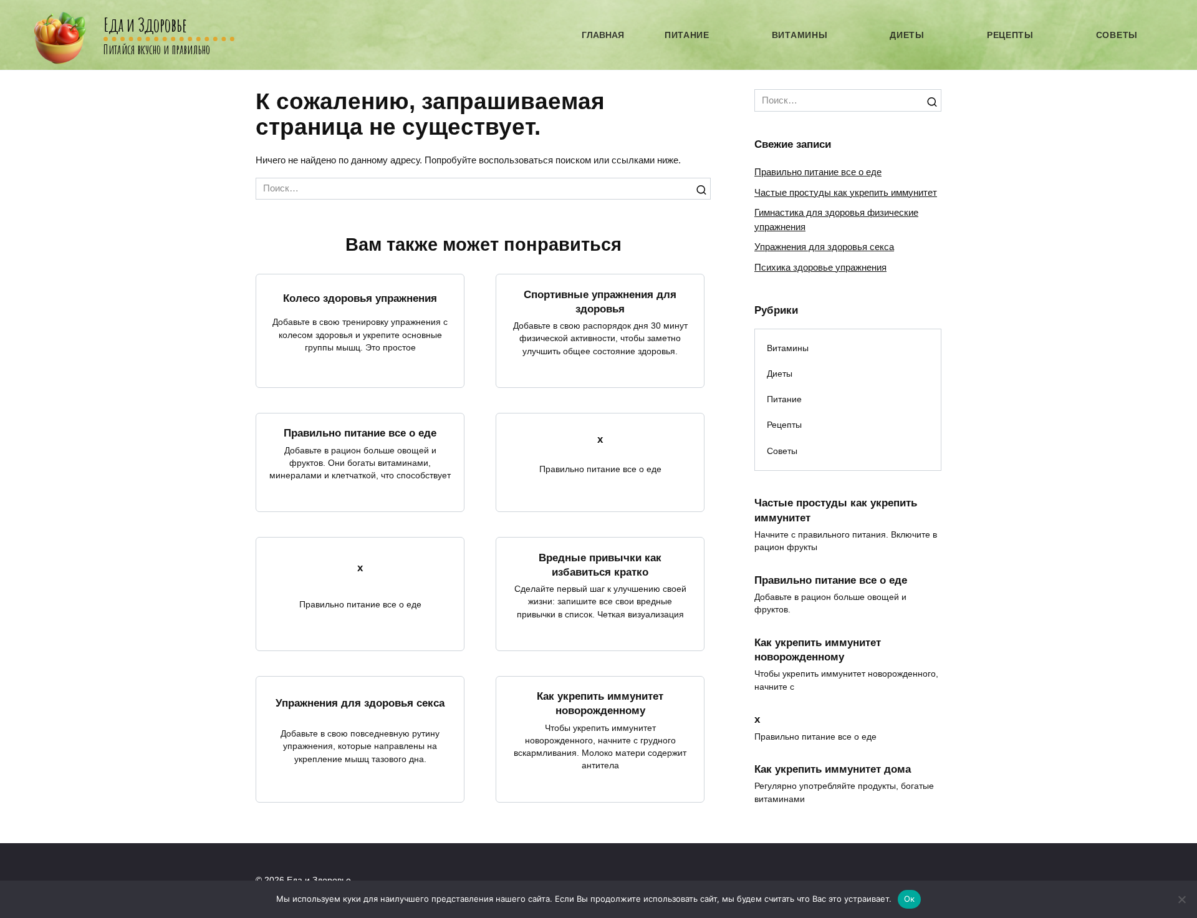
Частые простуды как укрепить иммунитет (845, 192)
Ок (909, 899)
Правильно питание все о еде (360, 432)
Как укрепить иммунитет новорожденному (600, 703)
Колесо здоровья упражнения (360, 297)
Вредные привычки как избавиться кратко (600, 564)
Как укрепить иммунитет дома (832, 769)
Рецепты (1010, 35)
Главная (603, 35)
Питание (687, 35)
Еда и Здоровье (145, 24)
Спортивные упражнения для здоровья (600, 301)
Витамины (800, 35)
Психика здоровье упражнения (820, 267)
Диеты (907, 35)
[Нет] (1181, 899)
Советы (1117, 35)
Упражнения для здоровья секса (360, 702)
